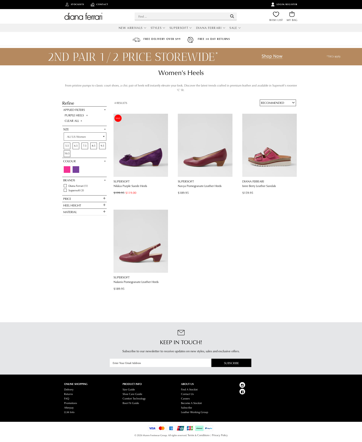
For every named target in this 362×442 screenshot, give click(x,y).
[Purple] (76, 169)
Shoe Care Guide (132, 394)
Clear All (72, 120)
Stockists (77, 4)
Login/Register (287, 4)
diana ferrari (77, 185)
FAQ (66, 398)
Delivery (69, 389)
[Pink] (67, 169)
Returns (68, 394)
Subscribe (231, 363)
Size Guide (129, 389)
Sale (233, 28)
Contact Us (187, 394)
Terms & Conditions (198, 435)
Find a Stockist (189, 389)
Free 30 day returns (214, 39)
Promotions (70, 403)
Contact (102, 4)
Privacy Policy (220, 435)
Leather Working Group (194, 412)
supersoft (75, 190)
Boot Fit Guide (131, 403)
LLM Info (69, 412)
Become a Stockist (191, 403)
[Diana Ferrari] (83, 16)
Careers (185, 398)
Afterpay (69, 408)
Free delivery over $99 (162, 39)
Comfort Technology (134, 398)
